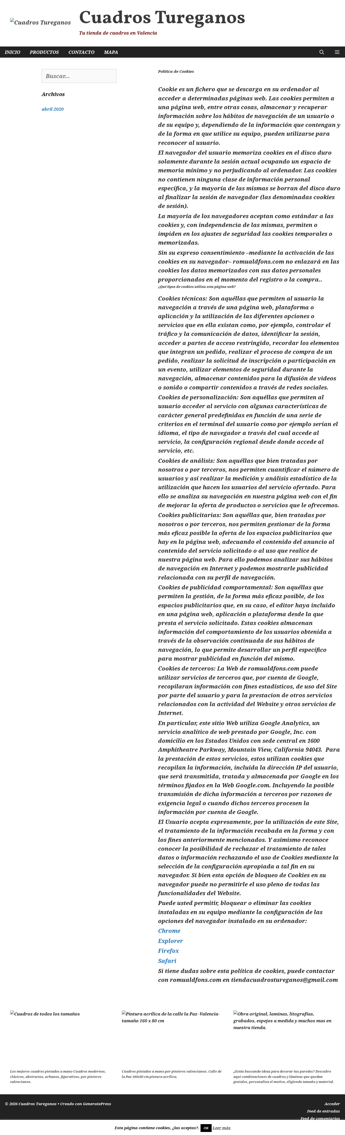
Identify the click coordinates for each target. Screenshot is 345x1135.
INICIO (12, 52)
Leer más (222, 1127)
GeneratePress (97, 1103)
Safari (167, 960)
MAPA (111, 52)
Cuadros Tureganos (162, 18)
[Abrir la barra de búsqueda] (322, 52)
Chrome (169, 930)
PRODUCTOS (44, 52)
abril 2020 (53, 109)
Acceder (332, 1103)
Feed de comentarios (320, 1118)
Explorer (170, 940)
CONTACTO (81, 52)
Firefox (168, 950)
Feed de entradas (323, 1111)
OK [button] (206, 1128)
